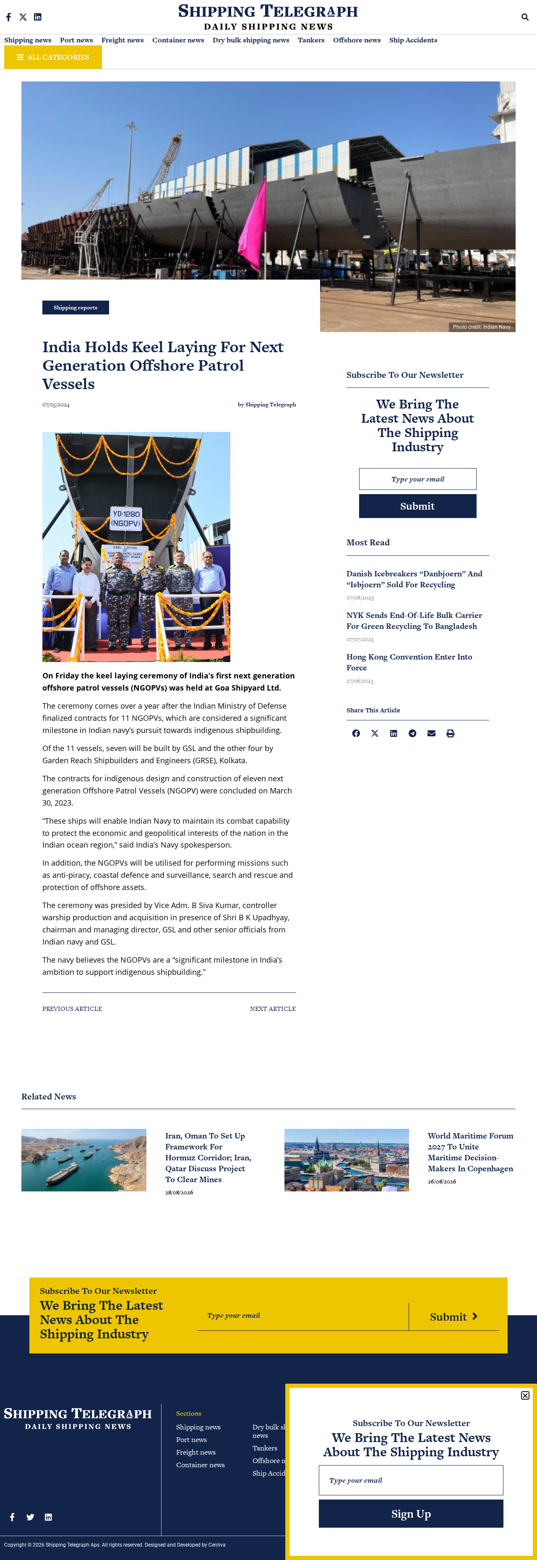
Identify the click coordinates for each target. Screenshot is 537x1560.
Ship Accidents (413, 40)
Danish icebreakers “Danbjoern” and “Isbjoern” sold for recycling (414, 579)
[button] (525, 17)
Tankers (311, 40)
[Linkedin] (38, 17)
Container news (178, 40)
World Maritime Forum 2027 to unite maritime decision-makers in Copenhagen (471, 1152)
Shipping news (28, 40)
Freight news (123, 40)
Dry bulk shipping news (251, 40)
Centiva (217, 1545)
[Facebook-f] (8, 17)
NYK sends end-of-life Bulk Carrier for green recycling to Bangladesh (414, 621)
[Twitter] (30, 1517)
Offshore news (357, 40)
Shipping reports (75, 307)
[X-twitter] (23, 17)
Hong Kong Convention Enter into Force (409, 662)
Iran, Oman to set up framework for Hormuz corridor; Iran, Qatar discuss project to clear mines (208, 1157)
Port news (76, 40)
